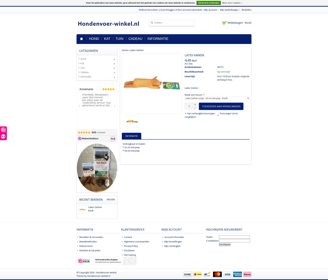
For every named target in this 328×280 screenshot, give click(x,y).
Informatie (157, 39)
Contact (128, 237)
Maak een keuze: (194, 94)
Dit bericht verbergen (208, 3)
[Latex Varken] (152, 121)
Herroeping (130, 254)
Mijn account (210, 9)
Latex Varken (137, 50)
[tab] (132, 136)
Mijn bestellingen (173, 241)
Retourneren (86, 246)
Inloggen (170, 9)
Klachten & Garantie (89, 250)
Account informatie (174, 237)
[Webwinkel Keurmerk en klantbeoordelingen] (106, 261)
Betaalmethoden (88, 241)
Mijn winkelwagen (229, 9)
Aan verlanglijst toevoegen (201, 113)
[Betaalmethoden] (216, 276)
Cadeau (135, 39)
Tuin (119, 39)
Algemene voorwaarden (136, 241)
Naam (209, 236)
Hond (94, 39)
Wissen (111, 199)
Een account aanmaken (190, 9)
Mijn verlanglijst (172, 246)
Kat (107, 39)
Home (81, 38)
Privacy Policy (131, 246)
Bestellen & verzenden (91, 237)
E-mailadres (212, 240)
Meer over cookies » (232, 3)
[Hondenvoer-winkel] (109, 23)
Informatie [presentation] (131, 136)
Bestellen (246, 9)
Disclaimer (129, 250)
